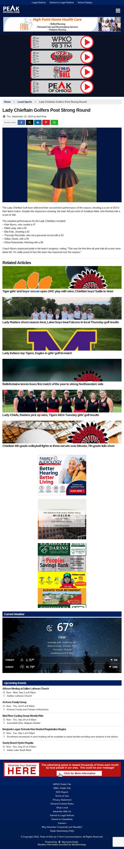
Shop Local (62, 807)
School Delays (85, 2)
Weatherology (79, 844)
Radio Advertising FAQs (62, 831)
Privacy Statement (62, 799)
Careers (62, 823)
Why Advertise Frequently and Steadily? (62, 827)
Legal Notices (39, 2)
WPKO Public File (62, 784)
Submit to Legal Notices (62, 2)
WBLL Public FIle (62, 788)
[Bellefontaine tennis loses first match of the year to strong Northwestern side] (62, 370)
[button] (118, 10)
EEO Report (62, 792)
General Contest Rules (62, 803)
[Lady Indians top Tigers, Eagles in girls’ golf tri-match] (62, 339)
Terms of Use (62, 796)
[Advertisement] (62, 24)
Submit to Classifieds (62, 819)
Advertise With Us (62, 811)
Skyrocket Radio (69, 842)
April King (41, 116)
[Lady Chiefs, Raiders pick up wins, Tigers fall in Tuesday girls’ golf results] (62, 401)
